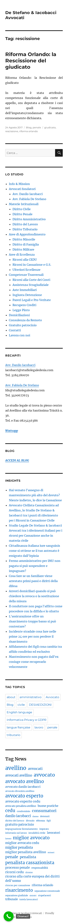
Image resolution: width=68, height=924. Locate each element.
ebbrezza (40, 820)
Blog (29, 127)
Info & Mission (19, 184)
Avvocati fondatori (22, 189)
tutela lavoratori (28, 899)
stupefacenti (44, 895)
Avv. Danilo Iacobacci (28, 194)
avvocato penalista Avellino (20, 806)
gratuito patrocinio (19, 824)
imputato (44, 829)
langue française (18, 727)
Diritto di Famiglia (26, 244)
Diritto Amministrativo (29, 219)
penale (37, 127)
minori (51, 852)
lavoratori (53, 832)
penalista (28, 857)
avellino (15, 768)
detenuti (45, 816)
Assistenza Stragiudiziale (31, 285)
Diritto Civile (22, 209)
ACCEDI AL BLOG (17, 460)
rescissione (11, 131)
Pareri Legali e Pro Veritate (32, 300)
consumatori (44, 810)
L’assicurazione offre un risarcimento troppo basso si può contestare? (32, 621)
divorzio (30, 820)
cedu (10, 810)
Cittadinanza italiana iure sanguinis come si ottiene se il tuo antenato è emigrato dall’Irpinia (34, 551)
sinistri (33, 895)
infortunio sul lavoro (16, 833)
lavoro (38, 727)
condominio (23, 811)
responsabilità (39, 867)
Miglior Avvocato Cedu (22, 843)
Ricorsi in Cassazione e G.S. (32, 264)
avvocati (35, 768)
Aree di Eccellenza (22, 254)
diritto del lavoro (14, 820)
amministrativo (31, 697)
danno (35, 816)
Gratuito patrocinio (23, 325)
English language (19, 712)
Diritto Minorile (24, 239)
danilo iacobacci (18, 816)
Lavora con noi (19, 335)
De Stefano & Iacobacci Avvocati (23, 913)
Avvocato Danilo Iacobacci (22, 786)
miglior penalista (19, 847)
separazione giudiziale (16, 895)
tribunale (11, 899)
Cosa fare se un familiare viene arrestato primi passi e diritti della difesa (33, 581)
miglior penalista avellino (25, 852)
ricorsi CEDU (14, 872)
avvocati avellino (18, 775)
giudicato (50, 127)
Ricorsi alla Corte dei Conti (31, 280)
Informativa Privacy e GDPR (26, 720)
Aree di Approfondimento (27, 234)
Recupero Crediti (24, 305)
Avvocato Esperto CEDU (22, 801)
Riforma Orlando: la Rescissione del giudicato (30, 60)
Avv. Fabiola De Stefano (29, 199)
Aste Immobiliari (25, 290)
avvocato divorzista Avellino (19, 791)
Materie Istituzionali (23, 204)
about (11, 697)
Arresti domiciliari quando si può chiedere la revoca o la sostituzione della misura (34, 596)
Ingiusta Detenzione (27, 295)
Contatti (15, 330)
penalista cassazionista (29, 862)
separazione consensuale (47, 891)
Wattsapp (11, 430)
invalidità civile (36, 833)
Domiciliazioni (19, 315)
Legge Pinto (21, 310)
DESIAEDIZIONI (40, 704)
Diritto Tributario (25, 229)
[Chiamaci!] (9, 916)
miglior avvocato (31, 838)
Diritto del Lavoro (25, 224)
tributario (13, 735)
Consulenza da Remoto (25, 320)
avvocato (44, 775)
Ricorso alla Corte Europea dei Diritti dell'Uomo (32, 878)
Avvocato (52, 697)
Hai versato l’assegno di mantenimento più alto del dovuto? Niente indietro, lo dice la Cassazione (35, 495)
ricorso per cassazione (17, 885)
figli (49, 820)
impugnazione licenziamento (21, 829)
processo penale (17, 868)
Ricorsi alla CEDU (25, 259)
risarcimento (19, 890)
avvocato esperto (24, 796)
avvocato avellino (24, 781)
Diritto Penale (22, 214)
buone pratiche (48, 806)
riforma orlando (28, 131)
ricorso (29, 872)
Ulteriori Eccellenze (26, 269)
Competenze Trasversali (26, 275)
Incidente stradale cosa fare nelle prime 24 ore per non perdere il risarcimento (32, 636)
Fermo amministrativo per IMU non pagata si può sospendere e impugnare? (34, 566)
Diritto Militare (23, 249)
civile (21, 704)
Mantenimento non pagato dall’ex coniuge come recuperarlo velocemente (34, 662)
